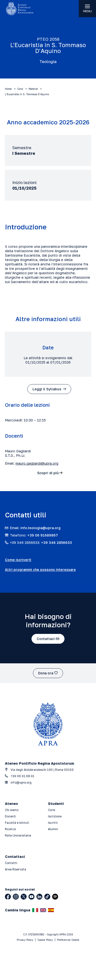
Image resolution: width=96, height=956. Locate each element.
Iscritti (53, 823)
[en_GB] (43, 910)
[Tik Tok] (47, 897)
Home (8, 88)
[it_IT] (35, 910)
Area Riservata (15, 869)
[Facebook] (8, 897)
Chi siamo (11, 810)
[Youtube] (31, 897)
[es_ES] (51, 910)
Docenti (10, 816)
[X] (24, 897)
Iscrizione (55, 816)
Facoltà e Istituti (17, 823)
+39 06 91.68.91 (22, 776)
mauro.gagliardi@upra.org (37, 463)
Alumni (53, 829)
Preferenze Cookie (68, 939)
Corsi (20, 88)
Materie (33, 88)
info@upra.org (21, 782)
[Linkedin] (39, 897)
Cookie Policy (45, 939)
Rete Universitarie (18, 835)
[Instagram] (16, 897)
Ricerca (10, 829)
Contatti (11, 863)
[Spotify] (55, 897)
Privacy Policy (25, 939)
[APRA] (24, 8)
